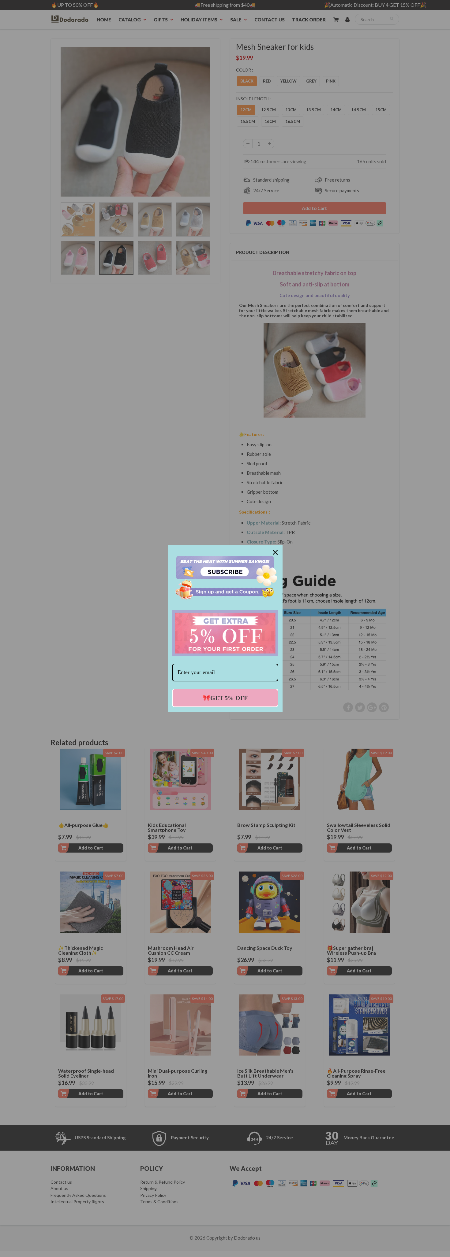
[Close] (275, 552)
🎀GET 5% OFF (225, 698)
